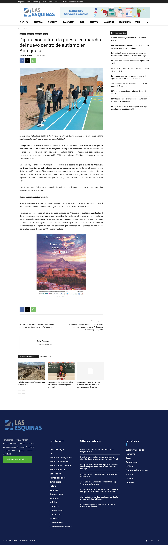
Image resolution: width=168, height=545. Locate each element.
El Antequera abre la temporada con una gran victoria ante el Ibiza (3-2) (129, 100)
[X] (27, 60)
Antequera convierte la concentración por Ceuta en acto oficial (130, 69)
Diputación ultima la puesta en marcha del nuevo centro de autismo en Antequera (37, 325)
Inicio (20, 29)
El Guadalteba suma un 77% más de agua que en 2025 (130, 62)
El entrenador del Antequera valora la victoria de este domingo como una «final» (60, 384)
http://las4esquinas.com (44, 344)
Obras (45, 34)
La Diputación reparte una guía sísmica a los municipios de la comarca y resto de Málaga (88, 384)
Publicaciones (124, 22)
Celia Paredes (27, 55)
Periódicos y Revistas (39, 2)
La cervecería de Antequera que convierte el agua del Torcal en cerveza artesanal (128, 77)
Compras (94, 22)
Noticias (24, 22)
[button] (147, 22)
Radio (56, 2)
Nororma (52, 22)
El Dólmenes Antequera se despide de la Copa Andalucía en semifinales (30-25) (129, 108)
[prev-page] (19, 392)
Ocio (82, 22)
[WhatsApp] (33, 60)
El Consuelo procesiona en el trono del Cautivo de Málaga (129, 92)
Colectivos (35, 29)
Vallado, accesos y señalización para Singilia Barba (128, 39)
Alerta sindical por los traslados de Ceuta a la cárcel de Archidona (129, 85)
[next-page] (23, 392)
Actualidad (38, 34)
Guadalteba (68, 22)
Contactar (64, 2)
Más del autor (45, 357)
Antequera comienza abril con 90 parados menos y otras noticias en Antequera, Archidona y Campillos (86, 327)
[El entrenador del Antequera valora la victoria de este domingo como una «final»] (61, 371)
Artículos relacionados (29, 357)
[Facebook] (22, 60)
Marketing (109, 22)
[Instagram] (152, 540)
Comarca (38, 22)
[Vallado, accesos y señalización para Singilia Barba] (31, 371)
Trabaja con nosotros (76, 2)
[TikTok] (158, 540)
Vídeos (50, 2)
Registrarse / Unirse (24, 2)
